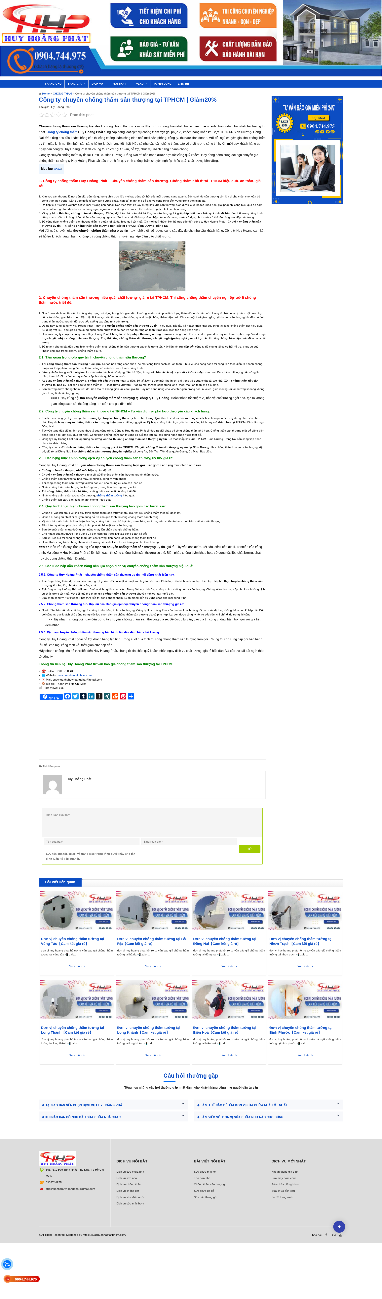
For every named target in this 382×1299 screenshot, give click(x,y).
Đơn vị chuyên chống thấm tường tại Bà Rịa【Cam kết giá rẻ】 (151, 941)
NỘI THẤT (119, 83)
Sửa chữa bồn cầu (283, 1190)
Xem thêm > (77, 966)
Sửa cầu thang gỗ (205, 1197)
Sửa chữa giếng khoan (286, 1184)
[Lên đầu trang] (339, 1227)
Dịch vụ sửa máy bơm (130, 1203)
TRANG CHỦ (53, 83)
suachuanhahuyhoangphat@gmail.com (70, 1188)
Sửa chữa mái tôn (205, 1171)
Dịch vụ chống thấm (128, 1184)
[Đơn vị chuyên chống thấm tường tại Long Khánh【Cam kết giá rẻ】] (153, 1000)
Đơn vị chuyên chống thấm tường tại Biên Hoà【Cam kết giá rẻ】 (224, 1030)
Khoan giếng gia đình (285, 1171)
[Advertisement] (152, 731)
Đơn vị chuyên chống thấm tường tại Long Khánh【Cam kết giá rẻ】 (148, 1030)
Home (46, 93)
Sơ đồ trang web (282, 1197)
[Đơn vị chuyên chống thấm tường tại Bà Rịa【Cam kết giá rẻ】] (153, 911)
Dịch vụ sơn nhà (126, 1178)
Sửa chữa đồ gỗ (204, 1190)
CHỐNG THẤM (62, 93)
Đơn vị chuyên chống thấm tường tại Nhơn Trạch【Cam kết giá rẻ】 (300, 941)
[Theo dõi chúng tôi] (327, 1235)
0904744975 (54, 1182)
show (57, 168)
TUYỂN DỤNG (162, 83)
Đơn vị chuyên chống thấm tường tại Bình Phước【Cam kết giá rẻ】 (300, 1030)
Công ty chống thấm (62, 132)
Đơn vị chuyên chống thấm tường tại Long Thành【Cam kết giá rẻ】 (72, 1030)
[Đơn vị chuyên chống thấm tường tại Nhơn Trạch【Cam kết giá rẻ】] (305, 911)
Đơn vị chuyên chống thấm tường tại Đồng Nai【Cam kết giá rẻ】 (224, 941)
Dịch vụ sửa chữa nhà (130, 1171)
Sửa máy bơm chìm (284, 1178)
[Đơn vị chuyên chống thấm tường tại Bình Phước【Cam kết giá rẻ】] (305, 1000)
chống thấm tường (109, 495)
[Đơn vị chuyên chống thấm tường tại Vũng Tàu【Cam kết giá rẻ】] (77, 911)
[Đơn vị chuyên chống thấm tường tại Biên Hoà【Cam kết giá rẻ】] (229, 1000)
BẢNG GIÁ (75, 83)
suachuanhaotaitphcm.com (75, 675)
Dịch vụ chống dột (127, 1190)
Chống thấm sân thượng (209, 1184)
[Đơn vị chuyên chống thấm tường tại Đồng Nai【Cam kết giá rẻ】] (229, 911)
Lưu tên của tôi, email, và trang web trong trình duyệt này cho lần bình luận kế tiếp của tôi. (90, 856)
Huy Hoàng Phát (78, 779)
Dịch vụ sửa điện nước (130, 1197)
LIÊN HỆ (183, 83)
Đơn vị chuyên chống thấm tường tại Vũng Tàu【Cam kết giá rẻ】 (72, 941)
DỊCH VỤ (97, 83)
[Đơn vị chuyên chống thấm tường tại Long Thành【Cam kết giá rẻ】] (77, 1000)
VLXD (139, 83)
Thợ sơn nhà (202, 1178)
